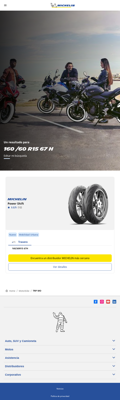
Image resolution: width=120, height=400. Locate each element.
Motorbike (24, 290)
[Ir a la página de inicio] (62, 5)
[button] (19, 242)
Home (12, 290)
